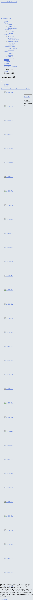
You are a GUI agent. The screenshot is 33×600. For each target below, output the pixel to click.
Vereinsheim (8, 29)
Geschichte (11, 26)
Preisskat (10, 55)
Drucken (6, 84)
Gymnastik (11, 50)
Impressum (7, 65)
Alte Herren (11, 43)
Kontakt (6, 63)
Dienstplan (11, 31)
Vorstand (10, 24)
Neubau (10, 33)
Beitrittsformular (13, 28)
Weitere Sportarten (9, 46)
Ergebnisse (11, 45)
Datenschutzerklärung (10, 66)
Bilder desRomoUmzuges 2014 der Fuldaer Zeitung (16, 89)
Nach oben (27, 97)
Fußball (6, 35)
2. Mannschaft (12, 38)
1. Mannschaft (12, 36)
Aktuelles (7, 61)
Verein (6, 23)
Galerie (6, 60)
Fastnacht (11, 58)
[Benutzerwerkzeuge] (1, 81)
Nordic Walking (12, 48)
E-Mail (6, 86)
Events (6, 51)
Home (6, 21)
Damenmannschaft (13, 40)
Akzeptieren (3, 599)
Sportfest (10, 53)
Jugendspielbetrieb (13, 41)
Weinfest (10, 56)
